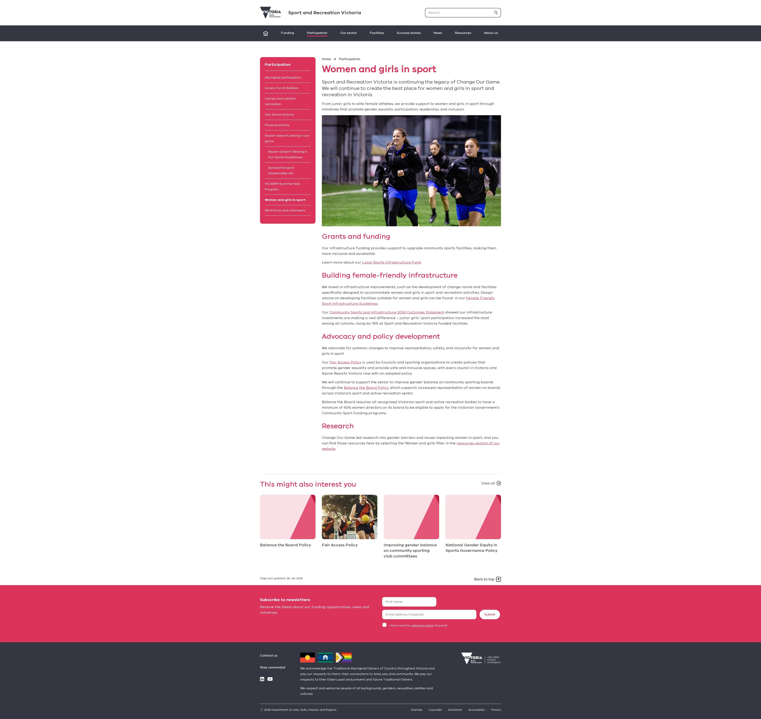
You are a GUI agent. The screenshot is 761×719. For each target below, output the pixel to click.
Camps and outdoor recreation (280, 101)
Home (326, 59)
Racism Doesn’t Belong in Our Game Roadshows (287, 154)
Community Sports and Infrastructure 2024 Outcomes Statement (387, 312)
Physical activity (277, 125)
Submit (489, 614)
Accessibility (476, 710)
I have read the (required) (418, 625)
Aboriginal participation (283, 77)
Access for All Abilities (281, 88)
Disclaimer (455, 710)
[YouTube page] (270, 679)
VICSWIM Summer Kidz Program (282, 187)
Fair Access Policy (345, 362)
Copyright (435, 710)
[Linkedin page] (262, 679)
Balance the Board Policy (366, 387)
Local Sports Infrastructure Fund (391, 262)
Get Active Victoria (279, 114)
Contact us (268, 655)
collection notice (422, 625)
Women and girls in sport (285, 200)
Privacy (496, 710)
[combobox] (463, 12)
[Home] (265, 33)
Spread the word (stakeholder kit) (281, 170)
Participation (349, 59)
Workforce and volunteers (285, 210)
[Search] (496, 12)
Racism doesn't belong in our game (287, 138)
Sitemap (416, 710)
